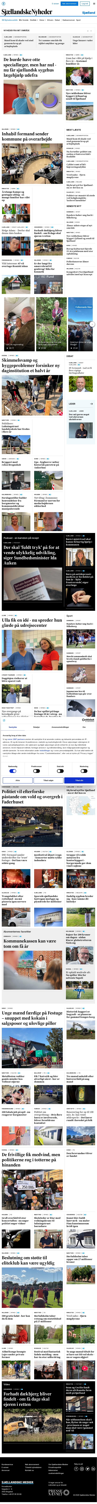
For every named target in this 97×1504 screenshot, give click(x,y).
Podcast (17, 543)
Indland (16, 787)
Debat (57, 20)
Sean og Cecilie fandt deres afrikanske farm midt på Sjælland (78, 1390)
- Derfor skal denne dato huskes (16, 232)
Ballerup (37, 1073)
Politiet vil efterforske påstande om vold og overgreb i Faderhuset (32, 796)
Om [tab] (84, 727)
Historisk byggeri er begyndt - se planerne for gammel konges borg (81, 1014)
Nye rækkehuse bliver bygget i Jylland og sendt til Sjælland (78, 96)
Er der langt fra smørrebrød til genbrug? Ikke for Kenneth (44, 267)
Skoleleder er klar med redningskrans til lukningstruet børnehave (47, 1222)
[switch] (36, 771)
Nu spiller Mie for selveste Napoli (78, 975)
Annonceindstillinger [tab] (60, 727)
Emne (42, 20)
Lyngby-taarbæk (8, 675)
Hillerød (5, 129)
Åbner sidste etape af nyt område (79, 226)
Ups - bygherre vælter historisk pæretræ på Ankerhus (46, 464)
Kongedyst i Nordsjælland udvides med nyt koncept (80, 273)
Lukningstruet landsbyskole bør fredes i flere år (16, 427)
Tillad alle (79, 780)
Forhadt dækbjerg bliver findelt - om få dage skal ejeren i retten (48, 233)
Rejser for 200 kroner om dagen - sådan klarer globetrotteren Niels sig (78, 938)
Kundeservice (7, 1464)
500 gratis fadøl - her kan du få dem (16, 1317)
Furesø (69, 258)
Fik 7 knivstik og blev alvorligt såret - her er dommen (47, 1079)
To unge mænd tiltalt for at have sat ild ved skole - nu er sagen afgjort (80, 1354)
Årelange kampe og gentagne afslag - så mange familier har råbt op (16, 196)
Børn (77, 55)
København (6, 787)
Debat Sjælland (18, 227)
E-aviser (55, 4)
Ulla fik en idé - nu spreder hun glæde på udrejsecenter (32, 622)
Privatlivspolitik (54, 1467)
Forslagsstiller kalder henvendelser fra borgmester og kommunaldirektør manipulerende (14, 503)
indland (79, 182)
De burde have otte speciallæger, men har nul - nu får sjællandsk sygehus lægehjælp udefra (30, 67)
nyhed (77, 148)
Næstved (69, 90)
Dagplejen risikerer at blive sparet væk (14, 680)
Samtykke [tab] (13, 727)
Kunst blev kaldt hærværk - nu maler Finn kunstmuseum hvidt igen (78, 1222)
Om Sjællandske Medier (58, 1464)
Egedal (4, 355)
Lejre (4, 615)
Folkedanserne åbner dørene (78, 262)
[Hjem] (3, 3)
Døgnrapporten (20, 37)
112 (45, 893)
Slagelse (7, 37)
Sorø (36, 459)
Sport (78, 20)
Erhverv (50, 20)
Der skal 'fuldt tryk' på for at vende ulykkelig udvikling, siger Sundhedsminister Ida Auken (31, 555)
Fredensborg (7, 260)
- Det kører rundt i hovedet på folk (80, 1116)
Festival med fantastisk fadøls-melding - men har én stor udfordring (47, 1354)
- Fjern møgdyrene (76, 176)
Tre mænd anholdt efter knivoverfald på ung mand (80, 1079)
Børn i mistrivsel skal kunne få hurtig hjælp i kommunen (79, 541)
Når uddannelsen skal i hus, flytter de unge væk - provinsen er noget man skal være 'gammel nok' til (79, 1425)
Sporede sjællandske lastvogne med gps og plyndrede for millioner (48, 898)
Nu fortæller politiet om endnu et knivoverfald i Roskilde (79, 154)
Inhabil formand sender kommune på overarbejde (27, 136)
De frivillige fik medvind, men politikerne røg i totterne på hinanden (31, 1160)
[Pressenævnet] (58, 1491)
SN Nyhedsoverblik (10, 20)
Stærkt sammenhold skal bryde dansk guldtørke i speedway (79, 659)
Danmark (70, 212)
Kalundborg (6, 494)
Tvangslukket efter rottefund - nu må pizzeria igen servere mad (14, 900)
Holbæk (37, 494)
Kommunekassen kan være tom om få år (30, 943)
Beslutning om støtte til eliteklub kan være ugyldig (28, 1260)
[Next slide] (92, 324)
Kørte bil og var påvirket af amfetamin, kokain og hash (53, 42)
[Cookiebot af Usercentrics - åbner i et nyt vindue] (83, 720)
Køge (68, 245)
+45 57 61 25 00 (14, 1494)
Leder (81, 411)
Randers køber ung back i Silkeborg (80, 216)
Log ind (85, 4)
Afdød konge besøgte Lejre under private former (14, 1354)
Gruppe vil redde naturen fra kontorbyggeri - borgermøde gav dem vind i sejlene (79, 860)
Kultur (76, 258)
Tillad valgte (48, 780)
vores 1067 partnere (16, 739)
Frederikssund (7, 1109)
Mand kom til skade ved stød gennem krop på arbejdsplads (79, 141)
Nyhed (16, 55)
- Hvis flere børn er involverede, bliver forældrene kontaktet (48, 1117)
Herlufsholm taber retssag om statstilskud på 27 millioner (47, 1318)
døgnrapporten (82, 135)
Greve (41, 37)
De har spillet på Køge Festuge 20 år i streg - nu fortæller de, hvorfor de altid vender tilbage (48, 715)
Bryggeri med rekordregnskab (11, 463)
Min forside (23, 20)
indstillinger (45, 750)
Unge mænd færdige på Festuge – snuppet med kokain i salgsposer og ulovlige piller (32, 1018)
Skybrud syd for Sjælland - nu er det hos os (80, 186)
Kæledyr (79, 893)
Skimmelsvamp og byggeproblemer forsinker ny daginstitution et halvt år (31, 365)
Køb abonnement (69, 4)
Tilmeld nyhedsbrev (33, 1467)
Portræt (79, 1384)
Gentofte (70, 1109)
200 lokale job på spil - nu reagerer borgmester (16, 1113)
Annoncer (6, 1470)
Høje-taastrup (8, 708)
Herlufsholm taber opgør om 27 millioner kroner (79, 1259)
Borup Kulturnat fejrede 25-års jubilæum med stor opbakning (80, 251)
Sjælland (76, 37)
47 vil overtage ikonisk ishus (15, 265)
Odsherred (38, 227)
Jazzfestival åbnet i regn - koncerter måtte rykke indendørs (48, 857)
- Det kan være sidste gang (15, 859)
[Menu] (94, 4)
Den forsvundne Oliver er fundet (79, 1155)
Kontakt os (29, 1470)
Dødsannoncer (69, 20)
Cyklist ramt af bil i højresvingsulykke (76, 165)
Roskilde (70, 148)
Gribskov (7, 936)
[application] (48, 247)
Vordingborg (71, 1416)
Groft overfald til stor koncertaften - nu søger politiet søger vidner (15, 1220)
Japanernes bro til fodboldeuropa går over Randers (79, 694)
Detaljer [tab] (36, 727)
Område (33, 20)
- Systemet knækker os (79, 61)
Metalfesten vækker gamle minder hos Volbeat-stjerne (13, 1079)
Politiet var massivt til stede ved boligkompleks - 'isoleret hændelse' (81, 198)
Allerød (70, 851)
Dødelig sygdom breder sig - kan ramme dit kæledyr (80, 898)
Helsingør (70, 931)
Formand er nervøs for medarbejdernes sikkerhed (47, 502)
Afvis (18, 780)
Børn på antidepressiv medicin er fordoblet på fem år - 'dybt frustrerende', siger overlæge (79, 579)
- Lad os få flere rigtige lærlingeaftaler (80, 370)
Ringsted (69, 55)
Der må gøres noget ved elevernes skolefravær (79, 417)
